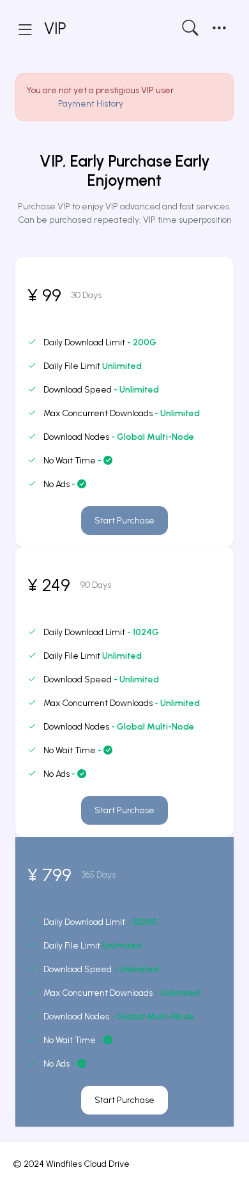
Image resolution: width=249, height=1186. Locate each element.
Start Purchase (124, 520)
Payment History (90, 103)
